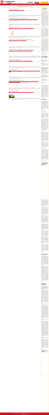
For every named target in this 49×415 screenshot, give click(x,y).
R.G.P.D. (34, 413)
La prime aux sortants (14, 9)
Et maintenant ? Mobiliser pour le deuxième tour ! (20, 39)
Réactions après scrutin (14, 27)
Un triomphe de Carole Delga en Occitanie (18, 18)
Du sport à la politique (14, 92)
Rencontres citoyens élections (16, 82)
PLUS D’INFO (36, 4)
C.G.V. (31, 413)
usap (32, 92)
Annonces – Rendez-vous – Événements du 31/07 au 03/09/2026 (44, 57)
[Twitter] (29, 2)
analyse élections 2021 (11, 28)
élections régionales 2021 (21, 10)
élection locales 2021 (17, 28)
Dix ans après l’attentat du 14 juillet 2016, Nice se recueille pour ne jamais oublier (44, 163)
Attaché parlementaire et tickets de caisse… (44, 254)
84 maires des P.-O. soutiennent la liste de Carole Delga (21, 49)
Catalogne (10, 92)
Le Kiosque (28, 413)
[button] (13, 4)
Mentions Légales (16, 413)
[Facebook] (28, 2)
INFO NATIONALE (24, 4)
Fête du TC (20, 413)
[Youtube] (30, 2)
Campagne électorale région (25, 81)
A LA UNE (13, 4)
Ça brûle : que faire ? (44, 9)
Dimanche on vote (13, 69)
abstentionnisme (11, 81)
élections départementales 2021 (23, 28)
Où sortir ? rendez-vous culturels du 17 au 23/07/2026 (44, 351)
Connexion (37, 1)
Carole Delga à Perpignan (15, 59)
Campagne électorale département (17, 81)
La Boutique (24, 413)
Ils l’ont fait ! (43, 82)
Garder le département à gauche (16, 80)
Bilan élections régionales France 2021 (13, 10)
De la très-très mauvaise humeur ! (44, 99)
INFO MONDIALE (31, 4)
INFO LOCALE (18, 4)
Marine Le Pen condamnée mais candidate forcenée (44, 284)
